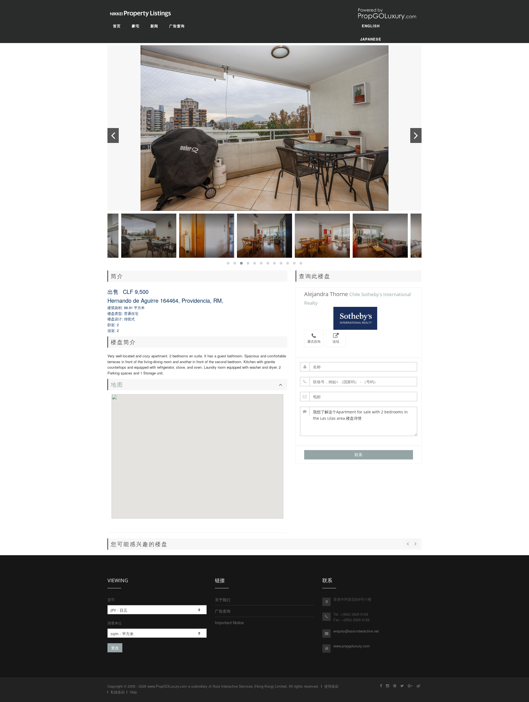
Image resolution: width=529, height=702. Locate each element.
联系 (358, 454)
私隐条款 (117, 692)
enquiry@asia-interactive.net (356, 631)
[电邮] (358, 396)
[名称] (358, 366)
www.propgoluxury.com (351, 645)
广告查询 (222, 611)
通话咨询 (313, 341)
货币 (111, 599)
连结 (336, 341)
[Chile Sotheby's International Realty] (358, 318)
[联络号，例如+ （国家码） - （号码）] (358, 381)
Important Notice (229, 622)
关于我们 (222, 599)
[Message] (358, 421)
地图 (117, 384)
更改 (115, 647)
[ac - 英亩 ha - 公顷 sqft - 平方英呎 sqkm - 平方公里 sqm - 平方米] (157, 633)
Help (133, 692)
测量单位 (114, 623)
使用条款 (331, 686)
